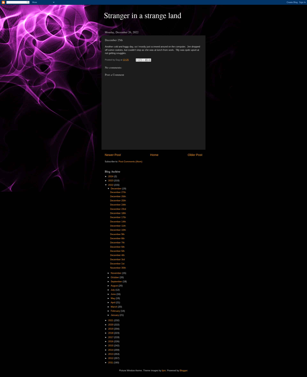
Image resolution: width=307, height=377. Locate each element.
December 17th (118, 217)
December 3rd (117, 259)
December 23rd (118, 209)
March (114, 307)
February (116, 311)
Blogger (183, 370)
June (113, 294)
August (114, 286)
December (116, 188)
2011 (111, 362)
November (116, 273)
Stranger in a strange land (142, 15)
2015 (111, 345)
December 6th (117, 247)
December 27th (118, 192)
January (115, 315)
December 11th (118, 226)
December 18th (118, 213)
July (113, 290)
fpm (164, 370)
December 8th (117, 238)
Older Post (195, 155)
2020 (111, 324)
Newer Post (113, 155)
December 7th (117, 242)
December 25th (118, 200)
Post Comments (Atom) (130, 161)
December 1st (117, 263)
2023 (111, 180)
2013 (111, 354)
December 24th (118, 205)
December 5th (117, 251)
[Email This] (137, 60)
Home (154, 155)
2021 (111, 320)
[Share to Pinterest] (149, 60)
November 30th (118, 268)
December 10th (118, 230)
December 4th (117, 255)
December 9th (117, 234)
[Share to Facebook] (146, 60)
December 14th (118, 221)
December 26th (118, 196)
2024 (111, 176)
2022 (111, 185)
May (113, 298)
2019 (111, 329)
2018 (111, 333)
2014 (111, 350)
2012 (111, 358)
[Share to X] (143, 60)
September (117, 281)
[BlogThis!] (140, 60)
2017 (111, 337)
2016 (111, 341)
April (113, 302)
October (115, 277)
